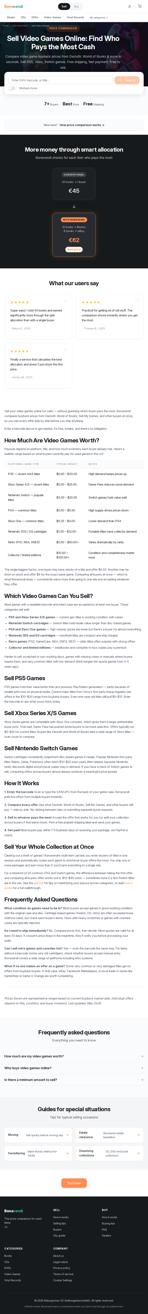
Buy (76, 6)
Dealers (106, 1235)
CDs (23, 17)
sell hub (38, 883)
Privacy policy (61, 1267)
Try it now (74, 1183)
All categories (99, 17)
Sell (64, 6)
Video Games (52, 17)
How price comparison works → (82, 125)
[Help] (120, 6)
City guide (59, 1235)
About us (58, 1255)
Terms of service (63, 1274)
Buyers (57, 1229)
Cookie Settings (62, 1280)
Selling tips (59, 1223)
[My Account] (130, 6)
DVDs (35, 17)
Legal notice (60, 1261)
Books (11, 17)
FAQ (104, 1229)
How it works (61, 1217)
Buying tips (108, 1223)
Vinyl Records (75, 17)
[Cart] (140, 6)
